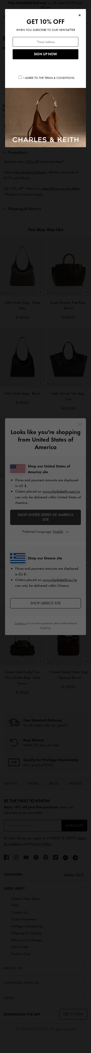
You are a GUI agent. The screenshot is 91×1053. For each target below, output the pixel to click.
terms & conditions (59, 78)
